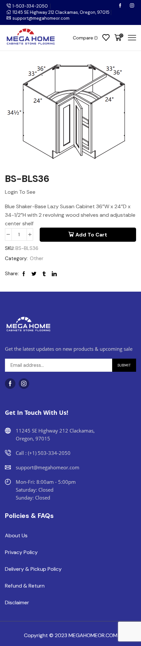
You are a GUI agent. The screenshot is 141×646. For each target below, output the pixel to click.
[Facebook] (120, 6)
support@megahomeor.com (41, 18)
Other (36, 258)
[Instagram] (132, 6)
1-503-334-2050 (30, 6)
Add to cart (91, 234)
